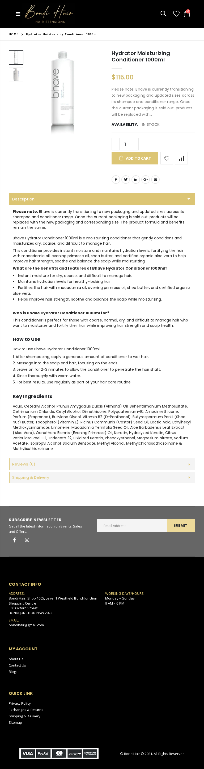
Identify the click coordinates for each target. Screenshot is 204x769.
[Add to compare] (181, 158)
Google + (145, 179)
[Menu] (18, 13)
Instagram (27, 540)
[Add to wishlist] (166, 158)
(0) (23, 464)
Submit (180, 525)
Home (13, 34)
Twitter (125, 179)
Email (155, 179)
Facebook (116, 179)
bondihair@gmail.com (26, 625)
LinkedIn (135, 179)
